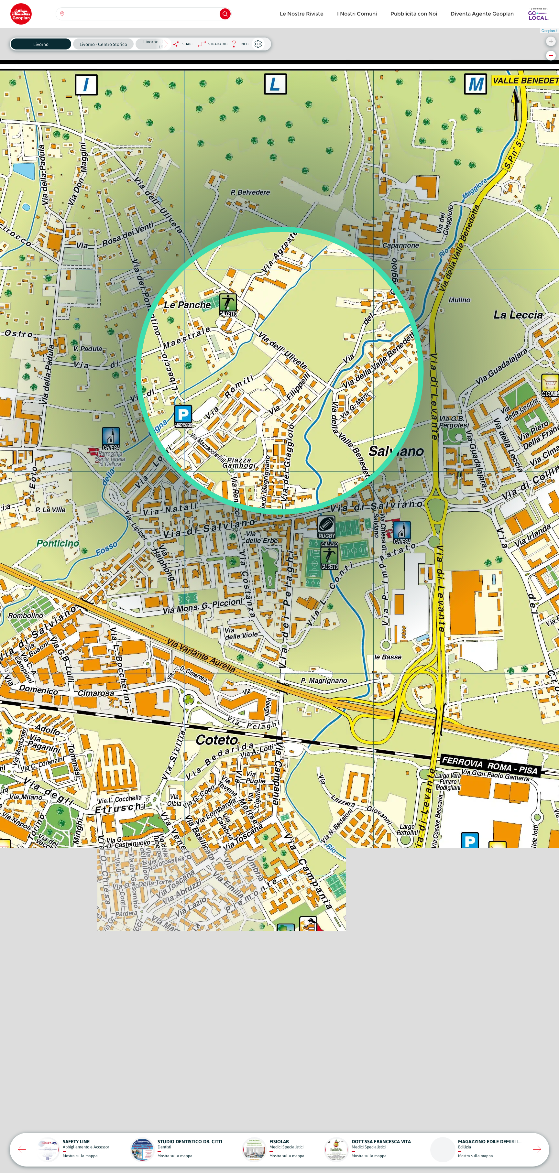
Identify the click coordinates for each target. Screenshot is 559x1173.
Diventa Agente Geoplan (482, 14)
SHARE (187, 44)
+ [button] (551, 41)
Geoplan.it (549, 30)
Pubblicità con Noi (413, 14)
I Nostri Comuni (357, 14)
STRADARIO (217, 44)
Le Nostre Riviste (301, 14)
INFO (237, 45)
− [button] (551, 55)
